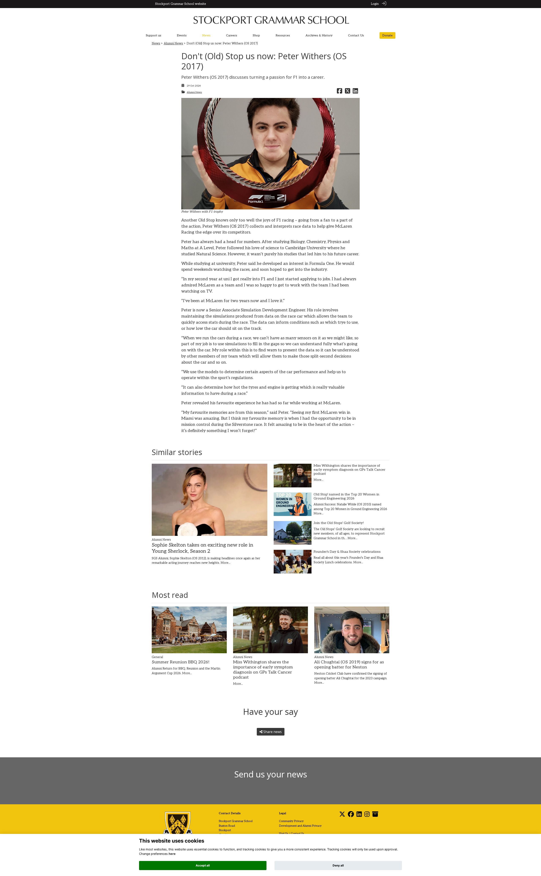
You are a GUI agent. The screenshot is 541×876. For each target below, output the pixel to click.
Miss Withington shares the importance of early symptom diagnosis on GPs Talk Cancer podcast (349, 470)
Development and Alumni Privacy (300, 826)
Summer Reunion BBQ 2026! (181, 662)
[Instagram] (367, 815)
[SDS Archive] (375, 815)
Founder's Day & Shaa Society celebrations (347, 552)
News (156, 43)
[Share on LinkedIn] (355, 92)
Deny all (338, 865)
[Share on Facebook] (339, 92)
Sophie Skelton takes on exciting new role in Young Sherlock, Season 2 (202, 548)
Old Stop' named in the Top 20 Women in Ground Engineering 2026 (346, 496)
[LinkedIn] (359, 815)
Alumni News (173, 43)
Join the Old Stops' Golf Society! (339, 523)
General (157, 657)
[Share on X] (347, 92)
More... (225, 563)
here (172, 853)
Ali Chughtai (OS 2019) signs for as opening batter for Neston (349, 665)
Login (375, 4)
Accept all (203, 865)
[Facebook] (351, 815)
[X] (342, 815)
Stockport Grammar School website (180, 4)
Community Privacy (291, 821)
